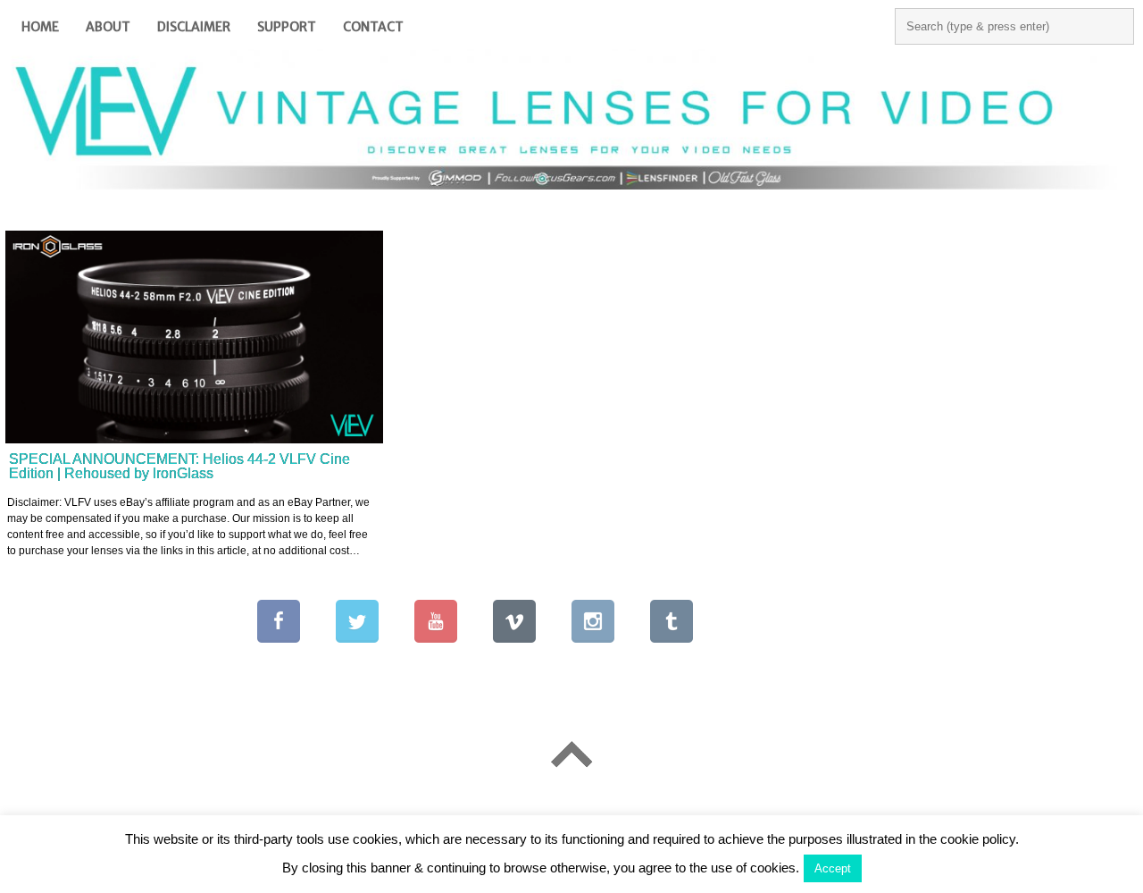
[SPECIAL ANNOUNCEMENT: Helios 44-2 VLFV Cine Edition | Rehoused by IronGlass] (194, 337)
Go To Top (571, 754)
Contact (373, 27)
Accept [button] (832, 868)
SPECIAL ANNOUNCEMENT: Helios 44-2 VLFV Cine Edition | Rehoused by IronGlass (179, 466)
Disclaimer (193, 27)
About (108, 27)
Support (286, 27)
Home (40, 27)
